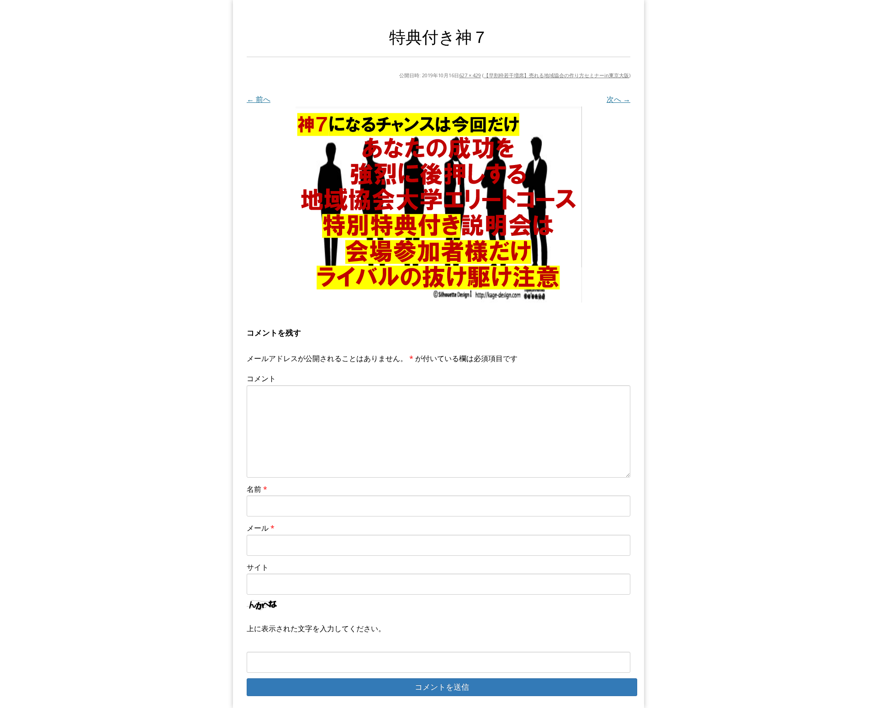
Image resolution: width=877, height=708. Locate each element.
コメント (261, 378)
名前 (257, 489)
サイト (258, 567)
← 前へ (258, 99)
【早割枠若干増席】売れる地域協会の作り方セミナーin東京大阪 (556, 75)
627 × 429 (470, 75)
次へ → (618, 99)
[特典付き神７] (438, 204)
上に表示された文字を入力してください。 (316, 628)
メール (261, 528)
